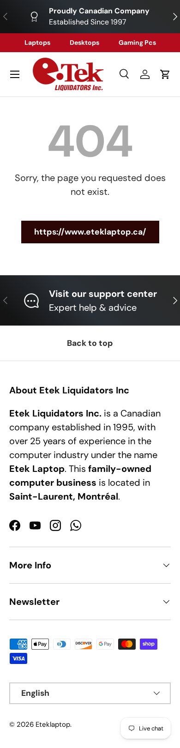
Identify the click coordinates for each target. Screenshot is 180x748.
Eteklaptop (53, 724)
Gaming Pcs (137, 42)
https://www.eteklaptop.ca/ (90, 232)
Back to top (90, 343)
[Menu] (15, 74)
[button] (165, 74)
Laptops (37, 42)
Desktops (84, 42)
